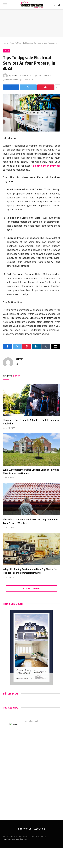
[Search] (58, 4)
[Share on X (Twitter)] (28, 87)
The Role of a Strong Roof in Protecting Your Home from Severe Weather (30, 521)
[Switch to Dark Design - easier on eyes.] (54, 5)
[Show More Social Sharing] (57, 87)
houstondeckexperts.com (14, 839)
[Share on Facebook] (11, 87)
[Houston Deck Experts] (31, 5)
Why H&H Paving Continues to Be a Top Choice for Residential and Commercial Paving (30, 571)
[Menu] (5, 4)
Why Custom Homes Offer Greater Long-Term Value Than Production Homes (31, 471)
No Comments (11, 80)
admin (14, 75)
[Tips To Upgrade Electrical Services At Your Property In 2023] (31, 113)
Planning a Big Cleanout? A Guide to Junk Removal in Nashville (31, 422)
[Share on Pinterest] (45, 87)
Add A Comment (31, 588)
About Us (39, 829)
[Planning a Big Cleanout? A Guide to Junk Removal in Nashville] (31, 400)
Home (5, 43)
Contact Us (24, 829)
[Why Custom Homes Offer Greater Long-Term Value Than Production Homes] (31, 449)
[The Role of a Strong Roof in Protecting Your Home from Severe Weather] (31, 499)
